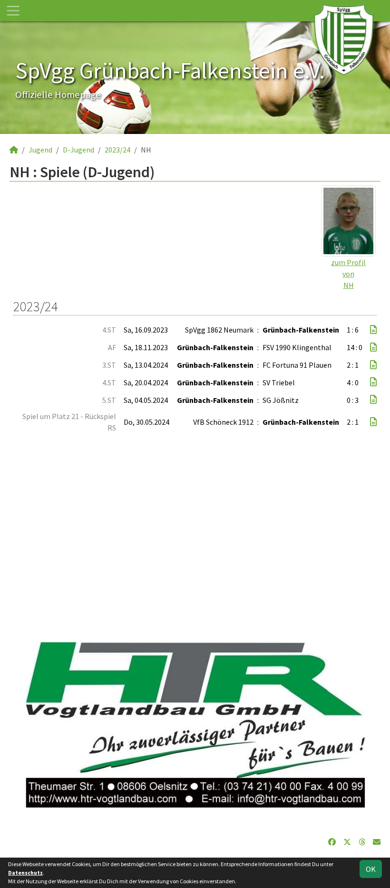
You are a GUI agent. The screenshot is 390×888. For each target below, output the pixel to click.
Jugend (40, 149)
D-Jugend (78, 149)
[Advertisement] (195, 532)
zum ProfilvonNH (348, 274)
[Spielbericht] (373, 329)
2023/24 (117, 149)
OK (371, 869)
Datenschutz (25, 872)
